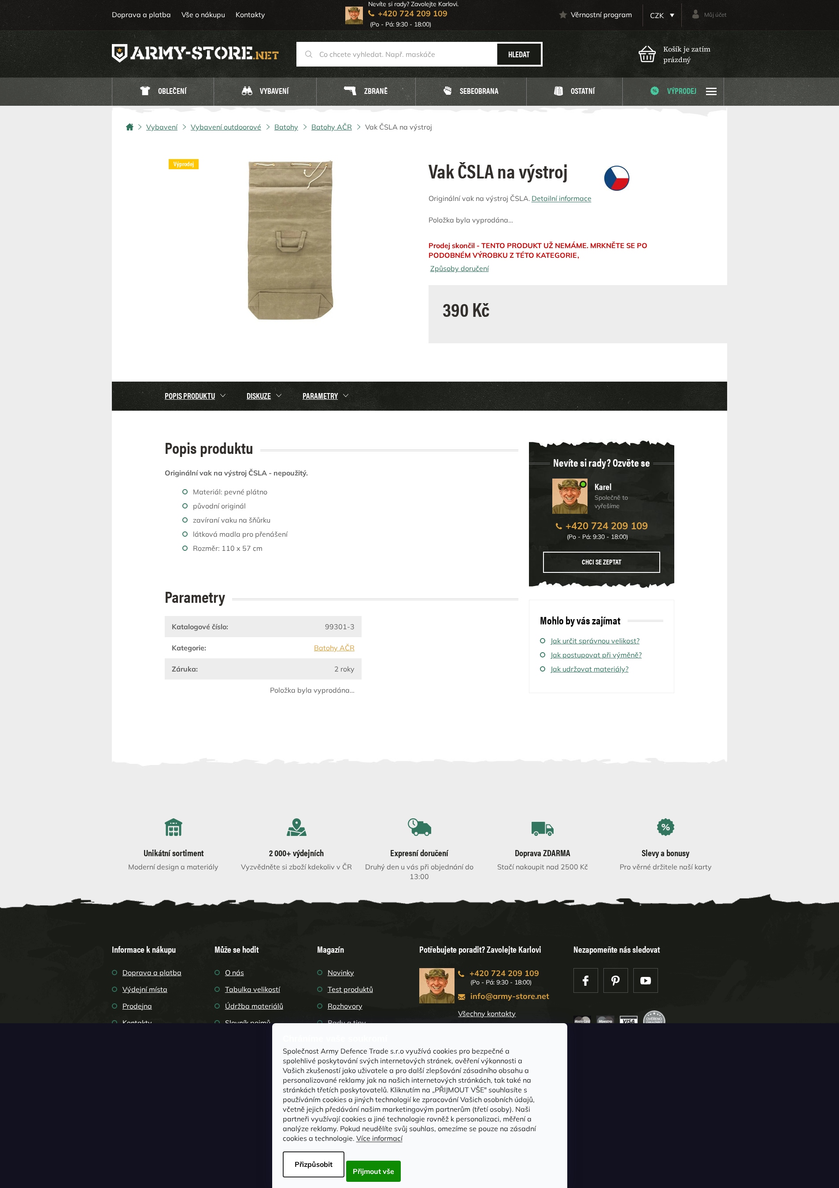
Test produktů (350, 989)
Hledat (519, 53)
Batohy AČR (334, 647)
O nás (234, 972)
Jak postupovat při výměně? (596, 654)
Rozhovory (345, 1006)
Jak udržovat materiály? (589, 669)
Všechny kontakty (487, 1013)
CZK (657, 15)
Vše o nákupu (203, 14)
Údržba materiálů (254, 1006)
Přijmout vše (373, 1171)
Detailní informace (561, 198)
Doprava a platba (141, 14)
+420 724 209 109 (606, 526)
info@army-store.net (509, 996)
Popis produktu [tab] (190, 395)
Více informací (379, 1138)
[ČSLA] (616, 177)
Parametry (320, 395)
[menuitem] (163, 92)
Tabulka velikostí (252, 989)
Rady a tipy (347, 1022)
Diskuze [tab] (259, 395)
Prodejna (137, 1006)
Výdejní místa (144, 989)
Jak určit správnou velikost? (595, 640)
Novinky (341, 972)
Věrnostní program (601, 14)
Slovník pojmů (247, 1022)
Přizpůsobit (314, 1164)
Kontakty (250, 14)
